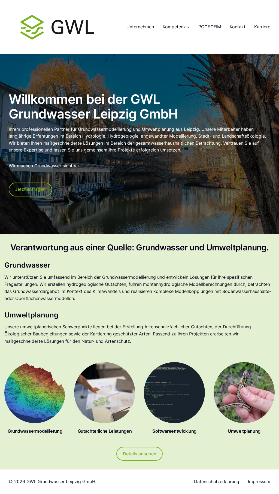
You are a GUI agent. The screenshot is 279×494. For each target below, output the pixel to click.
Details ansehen (139, 453)
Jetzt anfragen (30, 189)
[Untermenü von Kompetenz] (188, 27)
